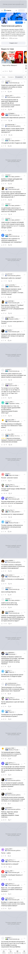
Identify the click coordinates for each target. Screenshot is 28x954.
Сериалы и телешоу (15, 403)
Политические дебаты (15, 83)
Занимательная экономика (15, 286)
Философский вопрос (15, 699)
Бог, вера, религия (14, 140)
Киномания (12, 654)
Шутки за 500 (13, 385)
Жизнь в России (13, 486)
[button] (25, 77)
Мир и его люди (13, 475)
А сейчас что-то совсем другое (15, 436)
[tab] (3, 77)
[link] (12, 62)
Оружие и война (13, 319)
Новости (11, 672)
